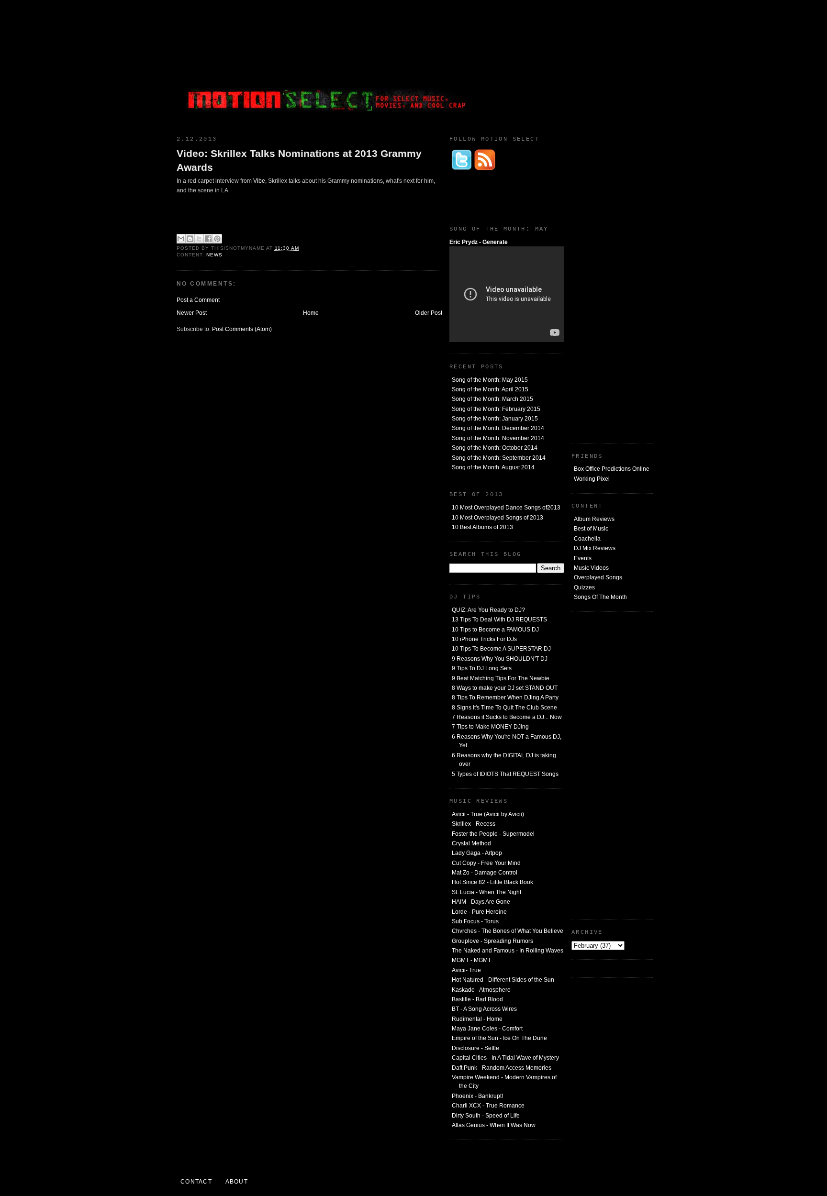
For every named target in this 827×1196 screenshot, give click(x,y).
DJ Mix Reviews (594, 548)
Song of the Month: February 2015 (496, 409)
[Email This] (181, 239)
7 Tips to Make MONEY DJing (490, 726)
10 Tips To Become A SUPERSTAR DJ (501, 648)
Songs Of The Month (600, 597)
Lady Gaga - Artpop (477, 853)
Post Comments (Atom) (242, 329)
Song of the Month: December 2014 (498, 428)
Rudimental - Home (477, 1019)
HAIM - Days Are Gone (481, 901)
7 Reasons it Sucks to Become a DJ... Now (507, 717)
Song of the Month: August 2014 (493, 467)
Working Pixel (592, 479)
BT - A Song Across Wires (484, 1009)
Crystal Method (471, 843)
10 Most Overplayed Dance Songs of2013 (506, 507)
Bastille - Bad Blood (477, 999)
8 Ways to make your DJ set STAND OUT (505, 688)
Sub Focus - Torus (475, 921)
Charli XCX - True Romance (488, 1105)
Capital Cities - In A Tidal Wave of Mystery (505, 1057)
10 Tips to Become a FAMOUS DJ (495, 629)
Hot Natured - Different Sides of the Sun (503, 979)
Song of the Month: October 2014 (494, 447)
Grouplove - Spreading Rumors (492, 941)
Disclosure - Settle (475, 1048)
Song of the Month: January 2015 (495, 418)
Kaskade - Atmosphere (481, 989)
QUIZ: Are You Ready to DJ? (488, 610)
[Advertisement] (581, 64)
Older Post (428, 313)
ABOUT (236, 1181)
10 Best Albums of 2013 (482, 527)
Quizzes (584, 587)
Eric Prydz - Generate (478, 242)
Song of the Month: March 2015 (492, 399)
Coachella (587, 538)
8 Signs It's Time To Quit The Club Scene (504, 707)
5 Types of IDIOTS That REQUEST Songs (505, 774)
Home (311, 313)
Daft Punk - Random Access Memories (501, 1067)
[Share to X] (199, 239)
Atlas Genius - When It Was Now (494, 1125)
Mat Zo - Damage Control (484, 872)
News (214, 254)
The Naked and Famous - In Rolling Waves (507, 950)
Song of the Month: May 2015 (490, 380)
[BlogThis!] (190, 239)
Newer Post (192, 313)
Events (583, 558)
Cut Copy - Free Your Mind (486, 863)
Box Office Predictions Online (611, 468)
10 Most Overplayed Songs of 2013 (497, 517)
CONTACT (196, 1181)
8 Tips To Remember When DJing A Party (505, 697)
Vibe (259, 180)
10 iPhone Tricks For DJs (484, 639)
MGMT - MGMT (471, 960)
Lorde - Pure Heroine (479, 911)
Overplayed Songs (598, 577)
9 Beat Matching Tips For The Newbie (500, 678)
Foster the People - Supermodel (493, 834)
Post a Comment (198, 300)
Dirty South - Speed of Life (486, 1115)
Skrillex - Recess (473, 823)
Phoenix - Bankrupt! (477, 1096)
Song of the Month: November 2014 (498, 438)
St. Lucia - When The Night (486, 892)
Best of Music (591, 528)
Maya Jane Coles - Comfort (487, 1028)
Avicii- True (466, 970)
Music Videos (591, 568)
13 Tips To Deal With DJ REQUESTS (499, 619)
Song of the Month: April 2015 (490, 389)
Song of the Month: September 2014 (499, 457)
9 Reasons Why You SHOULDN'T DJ (500, 658)
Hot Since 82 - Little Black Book (492, 882)
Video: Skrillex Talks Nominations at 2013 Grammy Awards (299, 160)
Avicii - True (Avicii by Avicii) (488, 814)
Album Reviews (594, 519)
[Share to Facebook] (208, 239)
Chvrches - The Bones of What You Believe (507, 931)
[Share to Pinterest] (217, 239)
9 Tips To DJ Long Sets (482, 668)
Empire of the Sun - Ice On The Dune (499, 1038)
